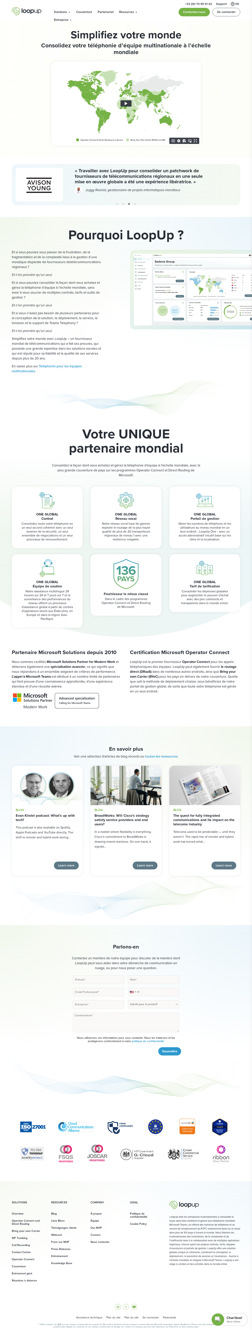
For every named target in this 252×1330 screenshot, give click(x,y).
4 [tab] (135, 204)
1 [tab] (117, 204)
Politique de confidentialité (138, 1215)
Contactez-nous (194, 12)
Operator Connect (23, 1259)
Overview (18, 1214)
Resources (126, 12)
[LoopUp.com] (26, 11)
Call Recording (21, 1245)
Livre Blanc (58, 1221)
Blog (20, 810)
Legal (134, 1202)
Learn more (66, 865)
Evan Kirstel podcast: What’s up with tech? (45, 817)
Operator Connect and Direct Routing (26, 1222)
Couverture (84, 12)
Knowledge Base (61, 1263)
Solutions (60, 12)
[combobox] (132, 992)
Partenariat (106, 12)
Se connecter (226, 12)
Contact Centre (21, 1252)
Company (97, 1202)
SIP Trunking (19, 1238)
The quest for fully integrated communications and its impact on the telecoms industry (203, 820)
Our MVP (96, 1228)
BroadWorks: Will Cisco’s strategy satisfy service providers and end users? (121, 820)
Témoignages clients (64, 1228)
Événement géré (22, 1273)
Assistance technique (89, 1317)
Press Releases (60, 1249)
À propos (96, 1214)
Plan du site (113, 1317)
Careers (96, 1235)
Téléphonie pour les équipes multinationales (47, 369)
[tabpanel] (126, 185)
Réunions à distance (24, 1280)
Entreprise (61, 20)
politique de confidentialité (148, 1041)
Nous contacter (100, 1242)
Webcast (56, 1235)
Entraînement (59, 1256)
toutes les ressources (161, 756)
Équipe (95, 1221)
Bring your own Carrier (26, 1231)
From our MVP (60, 1242)
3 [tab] (129, 204)
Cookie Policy (138, 1224)
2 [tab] (123, 204)
